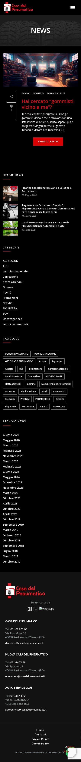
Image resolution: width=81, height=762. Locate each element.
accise (42, 361)
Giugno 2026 (11, 435)
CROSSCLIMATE (54, 376)
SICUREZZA (38, 93)
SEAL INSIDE (28, 406)
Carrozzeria (10, 276)
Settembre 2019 (13, 524)
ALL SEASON (10, 261)
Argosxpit (57, 361)
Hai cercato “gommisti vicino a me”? (47, 104)
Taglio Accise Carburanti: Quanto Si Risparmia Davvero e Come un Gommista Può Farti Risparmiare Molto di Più (48, 208)
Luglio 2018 (10, 551)
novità (7, 292)
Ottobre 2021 (11, 498)
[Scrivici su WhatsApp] (70, 751)
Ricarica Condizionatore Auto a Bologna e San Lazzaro (47, 189)
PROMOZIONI (42, 399)
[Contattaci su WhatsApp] (47, 608)
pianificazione (28, 391)
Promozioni (10, 298)
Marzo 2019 (10, 530)
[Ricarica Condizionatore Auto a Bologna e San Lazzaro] (10, 193)
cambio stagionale (15, 271)
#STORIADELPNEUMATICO (19, 361)
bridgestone (35, 368)
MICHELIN (10, 391)
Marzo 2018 (10, 556)
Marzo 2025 (10, 461)
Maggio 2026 (11, 440)
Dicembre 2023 (12, 482)
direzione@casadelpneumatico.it (24, 643)
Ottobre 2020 (11, 509)
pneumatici (59, 391)
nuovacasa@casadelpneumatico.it (25, 676)
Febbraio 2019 (12, 535)
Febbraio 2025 (12, 466)
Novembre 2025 (13, 456)
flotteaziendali (13, 384)
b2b (21, 368)
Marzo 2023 (10, 493)
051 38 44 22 (18, 695)
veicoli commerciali (15, 324)
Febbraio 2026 (12, 450)
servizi (43, 406)
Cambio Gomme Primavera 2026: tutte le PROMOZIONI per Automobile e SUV (46, 224)
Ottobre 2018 (11, 540)
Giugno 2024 (11, 472)
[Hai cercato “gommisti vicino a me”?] (40, 70)
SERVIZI (7, 303)
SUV (5, 313)
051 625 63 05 (18, 629)
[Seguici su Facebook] (36, 608)
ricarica (60, 399)
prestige (25, 399)
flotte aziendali (13, 282)
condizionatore (13, 376)
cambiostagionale (58, 368)
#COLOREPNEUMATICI (16, 353)
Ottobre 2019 (11, 519)
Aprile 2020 (10, 514)
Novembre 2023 (13, 487)
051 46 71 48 (18, 662)
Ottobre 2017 (11, 561)
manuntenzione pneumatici (56, 384)
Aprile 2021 (10, 503)
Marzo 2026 (10, 445)
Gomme (25, 93)
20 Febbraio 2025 (56, 93)
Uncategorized (12, 319)
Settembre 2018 (13, 545)
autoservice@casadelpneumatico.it (26, 709)
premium (10, 399)
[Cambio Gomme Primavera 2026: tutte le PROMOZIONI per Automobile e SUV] (10, 228)
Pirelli (44, 391)
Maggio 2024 (11, 477)
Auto (6, 266)
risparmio (10, 406)
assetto (9, 368)
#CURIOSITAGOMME (45, 353)
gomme (31, 384)
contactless (34, 376)
